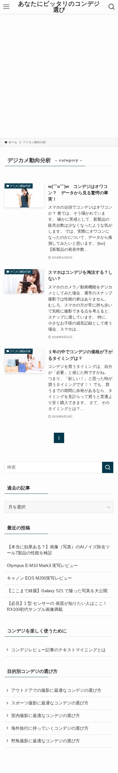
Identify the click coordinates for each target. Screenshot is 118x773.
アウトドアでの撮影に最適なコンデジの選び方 (56, 690)
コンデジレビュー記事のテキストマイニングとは (58, 650)
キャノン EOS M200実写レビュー (39, 578)
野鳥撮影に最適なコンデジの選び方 (45, 741)
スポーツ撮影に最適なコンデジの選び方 (49, 703)
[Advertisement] (59, 76)
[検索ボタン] (111, 7)
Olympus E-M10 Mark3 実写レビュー (42, 565)
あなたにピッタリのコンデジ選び (59, 7)
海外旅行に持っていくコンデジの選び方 (49, 728)
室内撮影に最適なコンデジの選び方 (45, 715)
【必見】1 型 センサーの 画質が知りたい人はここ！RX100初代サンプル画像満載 (57, 606)
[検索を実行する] (107, 467)
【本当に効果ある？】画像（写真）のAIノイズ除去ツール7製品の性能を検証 (58, 550)
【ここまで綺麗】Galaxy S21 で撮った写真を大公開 (57, 591)
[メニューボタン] (6, 7)
